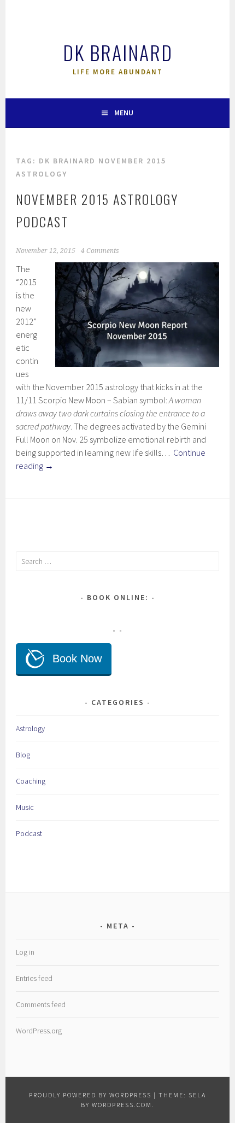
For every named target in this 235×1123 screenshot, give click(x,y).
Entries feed (34, 978)
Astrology (30, 728)
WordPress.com (122, 1105)
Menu (123, 112)
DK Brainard (118, 52)
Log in (25, 952)
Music (25, 807)
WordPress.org (39, 1031)
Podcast (29, 833)
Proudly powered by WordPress (90, 1095)
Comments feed (41, 1004)
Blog (23, 755)
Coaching (30, 781)
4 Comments (100, 251)
